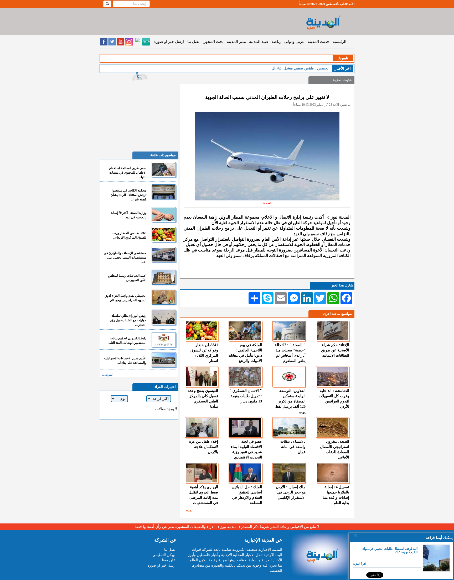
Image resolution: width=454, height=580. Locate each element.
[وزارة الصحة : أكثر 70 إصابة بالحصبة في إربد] (164, 214)
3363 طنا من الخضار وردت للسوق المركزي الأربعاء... (129, 235)
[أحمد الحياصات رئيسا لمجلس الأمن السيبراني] (164, 277)
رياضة (276, 41)
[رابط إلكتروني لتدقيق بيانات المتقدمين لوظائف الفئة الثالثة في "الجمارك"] (164, 339)
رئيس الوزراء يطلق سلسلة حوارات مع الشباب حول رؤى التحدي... (128, 320)
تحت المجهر (214, 41)
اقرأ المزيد (359, 563)
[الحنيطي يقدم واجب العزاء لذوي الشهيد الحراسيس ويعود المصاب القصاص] (164, 297)
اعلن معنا (169, 560)
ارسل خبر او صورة (169, 41)
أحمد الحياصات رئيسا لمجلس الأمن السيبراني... (127, 278)
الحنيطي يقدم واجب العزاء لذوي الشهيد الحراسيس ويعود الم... (125, 298)
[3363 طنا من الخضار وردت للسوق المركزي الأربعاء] (164, 234)
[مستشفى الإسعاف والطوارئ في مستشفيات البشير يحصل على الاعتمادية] (164, 254)
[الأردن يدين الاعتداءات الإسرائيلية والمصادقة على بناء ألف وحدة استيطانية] (164, 359)
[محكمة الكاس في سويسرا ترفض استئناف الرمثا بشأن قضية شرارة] (164, 191)
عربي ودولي (294, 41)
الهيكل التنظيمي (164, 555)
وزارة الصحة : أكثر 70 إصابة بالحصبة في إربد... (128, 215)
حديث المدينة (318, 41)
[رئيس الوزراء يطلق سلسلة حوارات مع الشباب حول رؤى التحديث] (164, 317)
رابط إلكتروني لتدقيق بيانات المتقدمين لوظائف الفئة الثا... (127, 340)
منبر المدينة (236, 41)
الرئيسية (339, 41)
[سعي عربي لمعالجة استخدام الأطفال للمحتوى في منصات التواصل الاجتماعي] (164, 169)
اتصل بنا (193, 41)
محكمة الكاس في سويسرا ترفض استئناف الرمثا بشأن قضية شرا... (128, 195)
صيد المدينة (258, 41)
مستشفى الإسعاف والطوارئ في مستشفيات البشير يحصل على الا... (125, 257)
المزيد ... (187, 510)
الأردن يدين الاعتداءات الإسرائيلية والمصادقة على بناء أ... (125, 360)
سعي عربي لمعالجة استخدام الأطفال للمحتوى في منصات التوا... (127, 172)
